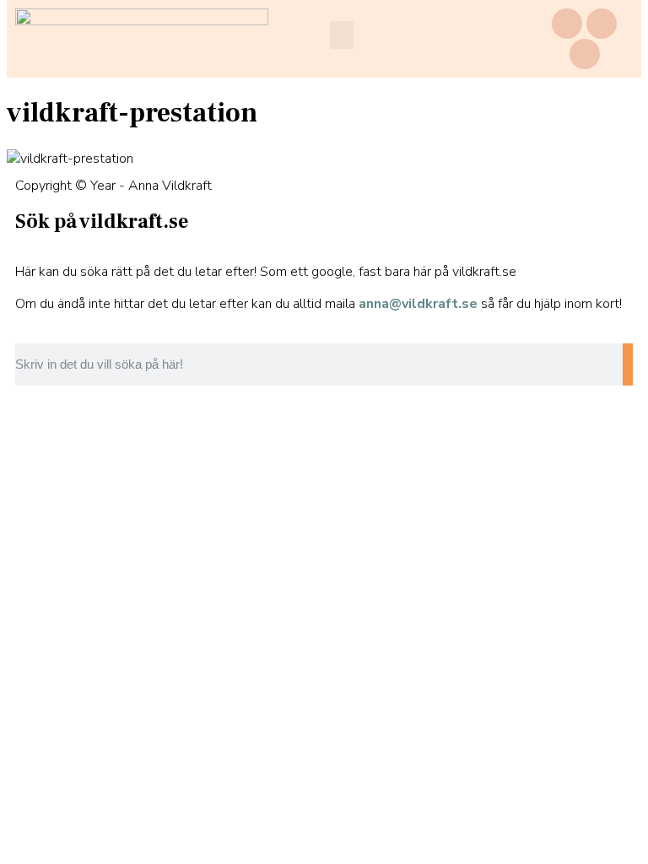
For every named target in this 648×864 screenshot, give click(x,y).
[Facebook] (567, 23)
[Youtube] (585, 54)
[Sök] (628, 364)
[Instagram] (601, 23)
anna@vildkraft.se (418, 303)
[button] (342, 35)
